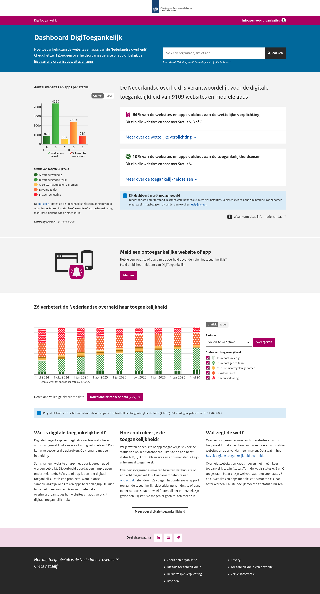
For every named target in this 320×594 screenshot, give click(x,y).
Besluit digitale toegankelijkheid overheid (234, 456)
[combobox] (214, 52)
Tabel (108, 95)
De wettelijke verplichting (184, 574)
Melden (128, 275)
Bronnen (173, 581)
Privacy (235, 560)
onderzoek (127, 480)
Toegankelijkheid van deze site (252, 567)
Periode (211, 335)
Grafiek (97, 95)
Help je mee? (199, 204)
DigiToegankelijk (45, 20)
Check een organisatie (182, 560)
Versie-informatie (243, 574)
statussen (43, 203)
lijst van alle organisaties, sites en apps (64, 61)
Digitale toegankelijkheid (184, 567)
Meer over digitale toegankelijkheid (160, 512)
